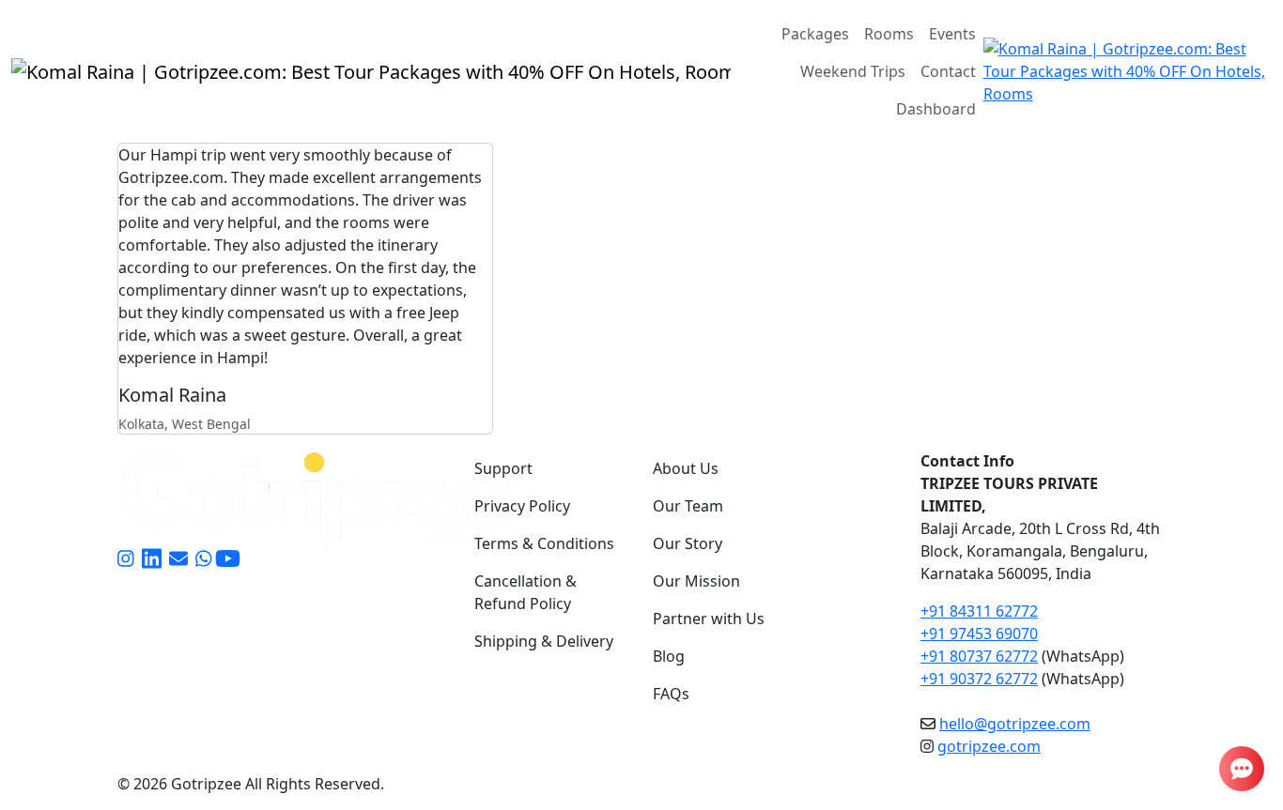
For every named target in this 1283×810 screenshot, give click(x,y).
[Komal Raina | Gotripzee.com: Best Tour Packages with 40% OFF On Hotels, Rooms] (371, 71)
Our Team (688, 506)
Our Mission (696, 581)
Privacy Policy (522, 506)
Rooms (889, 33)
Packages (815, 33)
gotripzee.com (989, 746)
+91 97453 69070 (979, 633)
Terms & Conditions (544, 543)
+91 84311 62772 (979, 611)
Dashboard (936, 109)
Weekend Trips (852, 71)
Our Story (687, 543)
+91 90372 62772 (979, 678)
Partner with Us (709, 618)
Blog (669, 656)
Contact (948, 71)
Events (952, 33)
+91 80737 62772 (979, 656)
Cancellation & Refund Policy (525, 592)
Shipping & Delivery (543, 641)
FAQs (671, 693)
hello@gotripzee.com (1014, 723)
